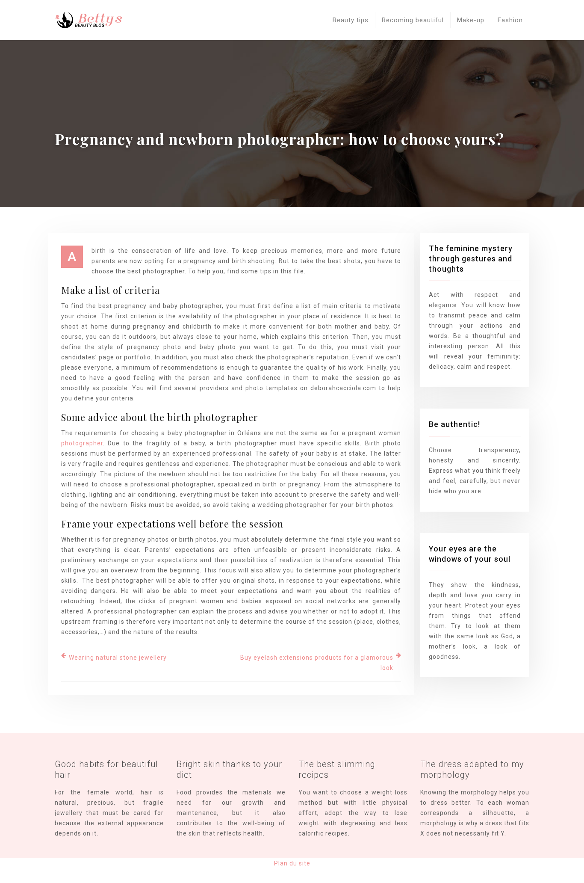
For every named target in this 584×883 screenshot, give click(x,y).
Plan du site (292, 863)
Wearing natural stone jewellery (118, 657)
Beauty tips (351, 20)
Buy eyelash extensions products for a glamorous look (316, 662)
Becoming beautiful (413, 20)
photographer (82, 443)
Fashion (510, 20)
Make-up (470, 20)
